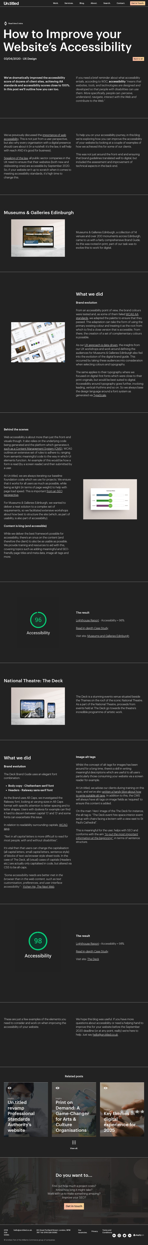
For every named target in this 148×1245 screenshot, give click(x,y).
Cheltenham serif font (39, 785)
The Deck (93, 959)
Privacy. (95, 1231)
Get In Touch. (137, 3)
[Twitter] (124, 1235)
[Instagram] (119, 1235)
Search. (107, 3)
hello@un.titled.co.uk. (23, 1230)
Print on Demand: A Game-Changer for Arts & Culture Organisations (72, 1116)
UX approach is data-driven (101, 345)
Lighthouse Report (87, 620)
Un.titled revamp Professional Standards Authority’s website (21, 1116)
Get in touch (74, 1206)
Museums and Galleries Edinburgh (108, 636)
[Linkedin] (129, 1235)
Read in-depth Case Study (92, 628)
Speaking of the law (16, 158)
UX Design (30, 58)
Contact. (121, 3)
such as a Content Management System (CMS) (33, 448)
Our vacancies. (82, 1231)
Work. (55, 3)
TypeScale (99, 395)
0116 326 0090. (6, 1232)
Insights (11, 1098)
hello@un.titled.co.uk (105, 1034)
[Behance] (113, 1235)
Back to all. (138, 59)
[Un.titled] (11, 3)
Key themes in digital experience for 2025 (120, 1122)
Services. (69, 3)
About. (94, 3)
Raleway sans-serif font (37, 790)
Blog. (82, 3)
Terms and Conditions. (107, 1231)
